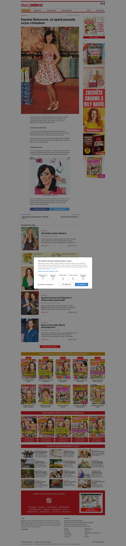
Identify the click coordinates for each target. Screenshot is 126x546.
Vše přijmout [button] (81, 284)
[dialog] (63, 273)
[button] (63, 271)
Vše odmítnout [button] (66, 284)
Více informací (53, 268)
